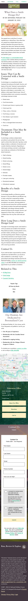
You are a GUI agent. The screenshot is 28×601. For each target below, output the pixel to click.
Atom (14, 289)
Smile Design (6, 275)
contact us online (22, 348)
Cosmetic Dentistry (8, 278)
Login (16, 594)
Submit (14, 520)
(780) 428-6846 (15, 350)
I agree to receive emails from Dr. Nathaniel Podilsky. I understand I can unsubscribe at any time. (15, 511)
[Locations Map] (14, 367)
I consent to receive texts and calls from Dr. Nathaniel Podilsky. (15, 497)
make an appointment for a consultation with (13, 582)
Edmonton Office (14, 388)
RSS (14, 292)
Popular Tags (14, 283)
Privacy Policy (16, 500)
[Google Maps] (24, 547)
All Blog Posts (7, 272)
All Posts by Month (14, 286)
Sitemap (3, 594)
